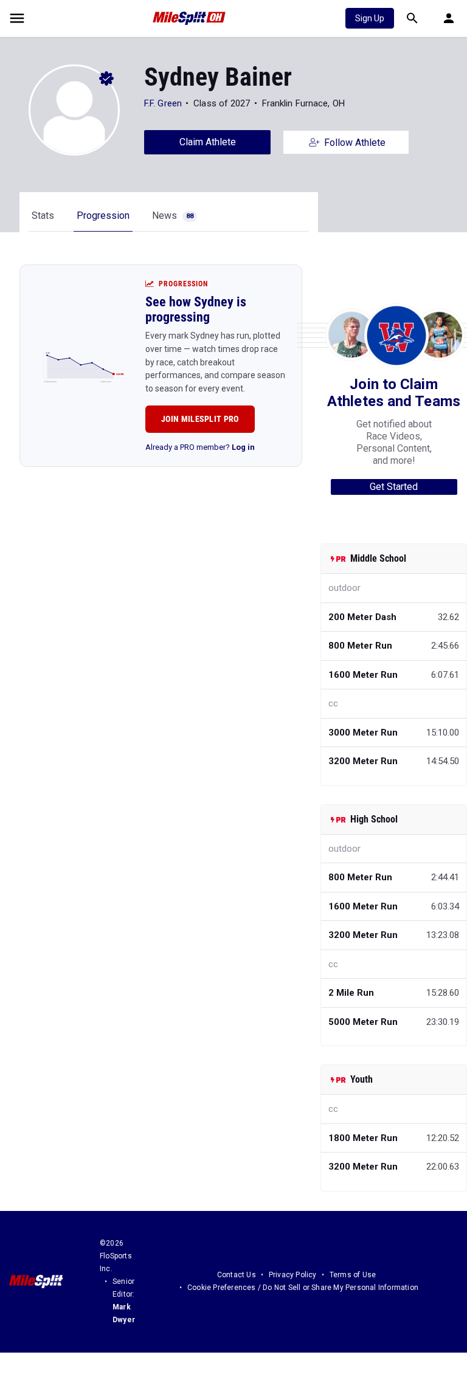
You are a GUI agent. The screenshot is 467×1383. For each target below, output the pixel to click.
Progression (103, 215)
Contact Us (236, 1275)
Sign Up (369, 18)
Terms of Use (353, 1275)
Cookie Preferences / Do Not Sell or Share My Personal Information (302, 1287)
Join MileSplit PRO (199, 419)
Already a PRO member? (200, 447)
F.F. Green (163, 103)
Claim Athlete (207, 142)
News (172, 215)
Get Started (394, 486)
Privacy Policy (293, 1275)
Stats (43, 215)
